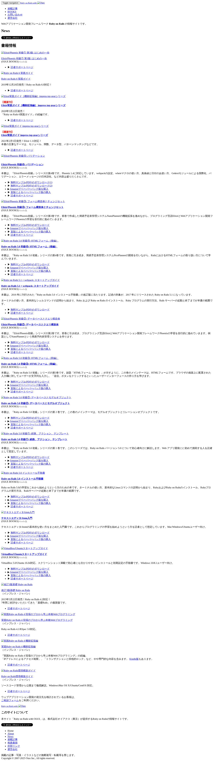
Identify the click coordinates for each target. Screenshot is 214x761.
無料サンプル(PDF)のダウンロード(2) (31, 185)
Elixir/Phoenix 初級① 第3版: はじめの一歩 (24, 58)
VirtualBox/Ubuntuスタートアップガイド (24, 554)
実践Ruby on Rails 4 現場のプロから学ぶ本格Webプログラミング (37, 620)
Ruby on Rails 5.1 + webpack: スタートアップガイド (30, 286)
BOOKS (12, 11)
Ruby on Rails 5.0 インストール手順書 (22, 478)
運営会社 (13, 18)
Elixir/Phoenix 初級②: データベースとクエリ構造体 (30, 324)
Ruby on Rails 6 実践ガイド (16, 78)
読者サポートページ (22, 67)
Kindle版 (134, 659)
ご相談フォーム (10, 700)
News (10, 736)
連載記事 (13, 8)
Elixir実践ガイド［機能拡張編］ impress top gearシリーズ (33, 105)
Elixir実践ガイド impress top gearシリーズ (24, 135)
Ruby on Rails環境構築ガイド (17, 676)
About (11, 733)
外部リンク (14, 746)
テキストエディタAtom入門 (16, 518)
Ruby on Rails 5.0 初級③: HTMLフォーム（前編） (29, 364)
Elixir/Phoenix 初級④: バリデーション (22, 164)
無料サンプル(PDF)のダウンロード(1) (31, 182)
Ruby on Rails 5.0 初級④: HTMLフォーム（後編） (29, 246)
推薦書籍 (13, 742)
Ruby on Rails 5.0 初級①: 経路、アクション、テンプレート (34, 439)
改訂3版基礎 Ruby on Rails (15, 590)
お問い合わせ (15, 14)
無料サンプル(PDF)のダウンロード (30, 225)
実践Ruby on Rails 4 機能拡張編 (18, 646)
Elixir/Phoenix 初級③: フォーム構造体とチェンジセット (32, 207)
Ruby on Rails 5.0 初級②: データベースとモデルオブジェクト (35, 403)
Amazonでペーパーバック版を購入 (29, 189)
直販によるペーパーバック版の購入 (31, 192)
